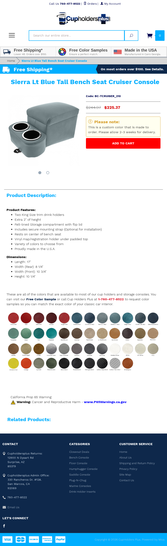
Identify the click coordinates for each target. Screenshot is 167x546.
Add (123, 143)
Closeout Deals (79, 451)
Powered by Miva (153, 539)
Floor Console (78, 463)
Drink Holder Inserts (82, 491)
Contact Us (126, 480)
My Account (112, 3)
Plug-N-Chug (77, 480)
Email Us (13, 507)
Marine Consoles (80, 486)
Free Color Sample (41, 299)
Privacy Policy (128, 468)
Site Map (125, 474)
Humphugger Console (83, 468)
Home (11, 60)
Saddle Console (79, 474)
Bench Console (79, 457)
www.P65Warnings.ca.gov (105, 402)
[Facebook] (4, 526)
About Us (125, 457)
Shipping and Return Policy (137, 463)
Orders (91, 3)
